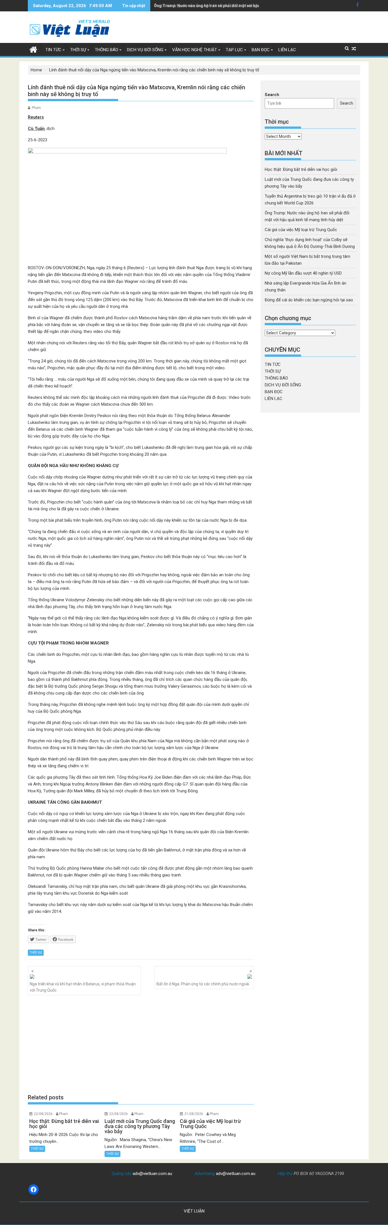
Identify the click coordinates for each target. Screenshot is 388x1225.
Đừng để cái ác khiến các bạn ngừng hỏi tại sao (309, 299)
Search (272, 94)
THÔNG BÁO (106, 49)
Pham (36, 108)
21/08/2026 (193, 1114)
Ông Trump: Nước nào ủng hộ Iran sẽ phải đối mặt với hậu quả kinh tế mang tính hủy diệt (235, 5)
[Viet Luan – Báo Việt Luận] (33, 49)
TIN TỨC (53, 49)
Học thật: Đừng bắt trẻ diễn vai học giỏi (301, 169)
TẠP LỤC (234, 49)
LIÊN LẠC (287, 49)
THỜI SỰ (78, 49)
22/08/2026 (43, 1114)
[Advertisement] (141, 1044)
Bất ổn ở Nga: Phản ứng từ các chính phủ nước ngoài (203, 984)
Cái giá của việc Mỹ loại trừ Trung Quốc (301, 229)
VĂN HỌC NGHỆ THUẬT (194, 49)
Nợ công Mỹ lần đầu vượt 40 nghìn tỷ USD (303, 273)
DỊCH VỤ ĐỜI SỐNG (145, 49)
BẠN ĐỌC (261, 49)
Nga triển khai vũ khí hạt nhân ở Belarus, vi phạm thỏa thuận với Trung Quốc (83, 987)
